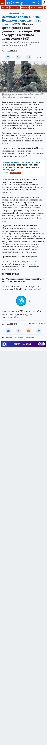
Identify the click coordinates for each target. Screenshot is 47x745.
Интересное (30, 338)
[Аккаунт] (44, 2)
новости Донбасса (10, 269)
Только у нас (14, 8)
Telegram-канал (28, 261)
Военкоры (25, 8)
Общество (6, 172)
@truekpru (14, 317)
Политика (5, 13)
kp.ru (43, 324)
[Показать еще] (39, 57)
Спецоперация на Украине (14, 338)
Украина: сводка (36, 8)
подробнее (35, 289)
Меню (2, 2)
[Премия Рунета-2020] (21, 3)
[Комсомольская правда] (12, 2)
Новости (5, 8)
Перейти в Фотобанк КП (26, 97)
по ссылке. (31, 264)
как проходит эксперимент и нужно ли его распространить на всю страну (21, 166)
